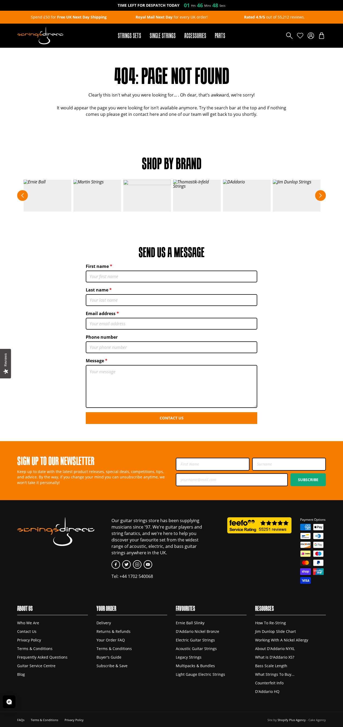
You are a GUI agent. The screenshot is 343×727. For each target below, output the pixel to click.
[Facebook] (115, 564)
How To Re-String (270, 622)
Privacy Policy (29, 640)
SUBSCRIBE (308, 479)
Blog (21, 674)
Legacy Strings (189, 657)
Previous (22, 195)
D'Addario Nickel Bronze (197, 631)
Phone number (102, 337)
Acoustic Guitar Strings (196, 648)
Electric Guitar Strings (195, 640)
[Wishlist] (300, 35)
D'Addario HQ (267, 691)
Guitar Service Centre (36, 665)
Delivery (103, 622)
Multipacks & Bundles (195, 665)
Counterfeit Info (269, 682)
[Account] (311, 35)
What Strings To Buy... (274, 674)
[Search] (289, 35)
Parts (220, 35)
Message (95, 361)
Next (320, 195)
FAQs (20, 720)
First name (97, 266)
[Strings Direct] (40, 36)
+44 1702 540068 (136, 576)
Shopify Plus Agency (292, 720)
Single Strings (163, 35)
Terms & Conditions (35, 648)
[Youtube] (148, 564)
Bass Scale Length (271, 665)
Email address (100, 313)
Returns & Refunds (113, 631)
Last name (97, 290)
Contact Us (172, 417)
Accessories (195, 35)
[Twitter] (126, 564)
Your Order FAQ (110, 640)
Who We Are (28, 622)
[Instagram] (137, 564)
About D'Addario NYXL (275, 648)
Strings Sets (129, 35)
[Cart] (321, 35)
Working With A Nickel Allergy (281, 640)
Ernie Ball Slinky (190, 622)
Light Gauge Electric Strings (200, 674)
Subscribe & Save (112, 665)
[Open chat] (9, 701)
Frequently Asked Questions (42, 657)
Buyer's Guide (108, 657)
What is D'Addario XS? (274, 657)
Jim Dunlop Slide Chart (275, 631)
